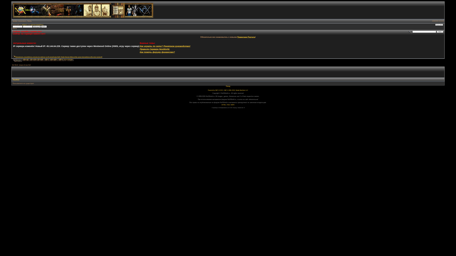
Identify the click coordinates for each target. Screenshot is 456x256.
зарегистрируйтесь (37, 24)
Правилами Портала (246, 37)
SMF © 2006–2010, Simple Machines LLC (236, 90)
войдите (24, 24)
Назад (228, 86)
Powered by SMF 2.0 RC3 (215, 90)
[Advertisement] (228, 72)
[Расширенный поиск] (410, 31)
